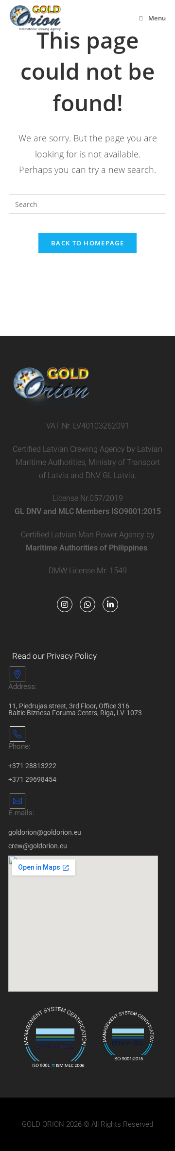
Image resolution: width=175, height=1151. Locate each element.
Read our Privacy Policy (54, 656)
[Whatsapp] (87, 604)
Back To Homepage (87, 243)
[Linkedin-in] (110, 604)
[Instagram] (64, 604)
